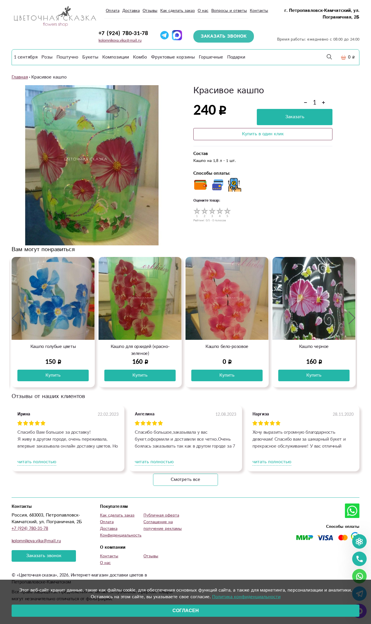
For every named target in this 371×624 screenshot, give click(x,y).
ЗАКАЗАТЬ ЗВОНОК (224, 36)
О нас (203, 11)
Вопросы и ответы (229, 11)
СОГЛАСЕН (185, 610)
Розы (46, 57)
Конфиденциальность (120, 535)
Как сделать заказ (177, 11)
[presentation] (15, 318)
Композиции (115, 57)
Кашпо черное (227, 346)
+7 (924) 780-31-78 (123, 33)
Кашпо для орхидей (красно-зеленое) (53, 350)
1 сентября (25, 57)
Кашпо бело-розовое (140, 346)
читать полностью (36, 462)
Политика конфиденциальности (246, 597)
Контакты (259, 11)
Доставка (131, 11)
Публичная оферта (161, 515)
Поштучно (67, 57)
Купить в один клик (263, 134)
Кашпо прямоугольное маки (313, 346)
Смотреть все (185, 479)
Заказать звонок (43, 555)
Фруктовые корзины (173, 57)
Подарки (236, 57)
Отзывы (150, 11)
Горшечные (211, 57)
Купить (53, 375)
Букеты (90, 57)
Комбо (140, 57)
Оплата (112, 11)
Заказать (294, 117)
